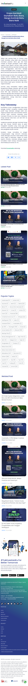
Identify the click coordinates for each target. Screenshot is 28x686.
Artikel (2, 627)
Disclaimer (3, 643)
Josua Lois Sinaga (11, 24)
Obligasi (2, 612)
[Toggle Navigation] (25, 3)
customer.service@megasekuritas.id (14, 597)
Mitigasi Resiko (3, 647)
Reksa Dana (3, 614)
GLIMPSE (14, 9)
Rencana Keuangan (4, 616)
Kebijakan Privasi (4, 645)
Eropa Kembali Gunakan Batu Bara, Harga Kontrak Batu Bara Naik (12, 37)
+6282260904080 (11, 599)
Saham (2, 610)
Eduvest (8, 35)
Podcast (2, 629)
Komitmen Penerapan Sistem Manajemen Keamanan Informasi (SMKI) (14, 649)
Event (2, 633)
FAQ (1, 639)
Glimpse (14, 35)
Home (2, 35)
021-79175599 (9, 596)
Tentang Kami (3, 641)
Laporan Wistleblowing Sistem (7, 651)
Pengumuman (3, 620)
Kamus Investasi (4, 618)
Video (2, 631)
